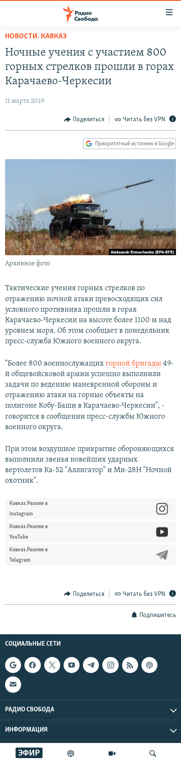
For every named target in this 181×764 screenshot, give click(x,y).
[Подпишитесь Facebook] (32, 665)
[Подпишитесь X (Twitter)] (52, 665)
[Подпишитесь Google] (13, 665)
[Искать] (152, 753)
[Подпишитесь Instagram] (110, 665)
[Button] (84, 119)
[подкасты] (70, 753)
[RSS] (130, 665)
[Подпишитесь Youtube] (72, 665)
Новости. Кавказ (36, 36)
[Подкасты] (149, 665)
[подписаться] (13, 684)
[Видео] (112, 753)
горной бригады (133, 364)
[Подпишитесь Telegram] (91, 665)
